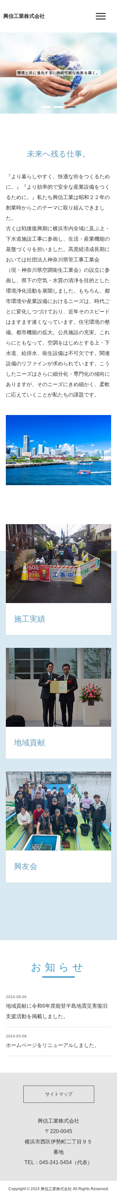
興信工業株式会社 (24, 16)
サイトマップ (58, 1094)
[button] (46, 107)
